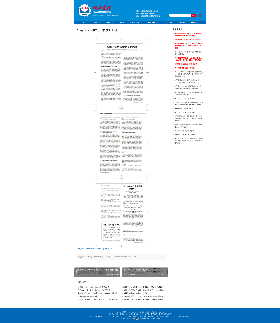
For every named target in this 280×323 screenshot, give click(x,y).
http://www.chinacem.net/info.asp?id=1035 (94, 249)
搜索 (193, 15)
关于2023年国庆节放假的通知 (185, 134)
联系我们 (194, 22)
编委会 (121, 22)
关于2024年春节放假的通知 (184, 131)
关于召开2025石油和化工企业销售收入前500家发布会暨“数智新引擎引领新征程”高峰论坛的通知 (189, 74)
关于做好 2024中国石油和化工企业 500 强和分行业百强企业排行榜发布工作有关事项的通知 (188, 118)
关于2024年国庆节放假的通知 (185, 98)
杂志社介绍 (96, 22)
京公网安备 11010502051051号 (149, 318)
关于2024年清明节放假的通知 (185, 112)
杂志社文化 (168, 22)
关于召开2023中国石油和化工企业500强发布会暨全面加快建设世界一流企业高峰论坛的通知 (189, 140)
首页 (84, 22)
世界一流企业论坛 (151, 22)
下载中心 (182, 22)
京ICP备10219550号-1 (128, 318)
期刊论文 (109, 22)
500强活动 (134, 22)
